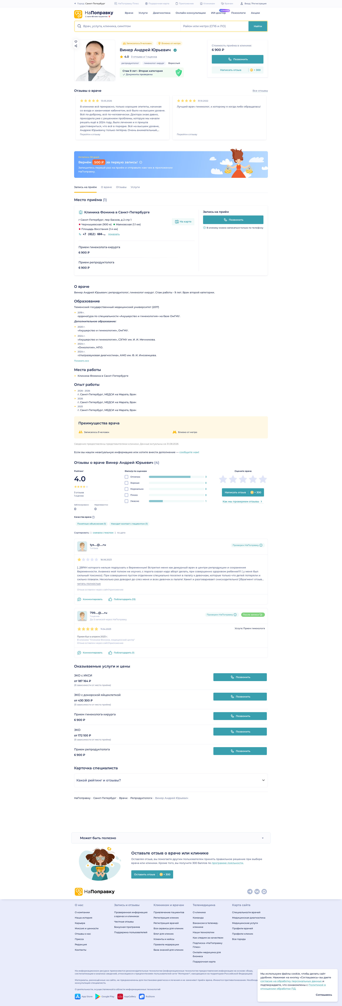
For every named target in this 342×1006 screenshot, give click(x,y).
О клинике (199, 912)
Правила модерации (166, 944)
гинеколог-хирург (154, 63)
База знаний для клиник (168, 949)
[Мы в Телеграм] (250, 892)
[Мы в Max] (264, 892)
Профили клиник (242, 933)
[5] (97, 100)
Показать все (81, 360)
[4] (93, 100)
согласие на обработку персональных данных (291, 981)
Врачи (129, 12)
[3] (89, 100)
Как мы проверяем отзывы (241, 501)
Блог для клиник (164, 933)
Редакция (81, 944)
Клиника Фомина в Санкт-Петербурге (117, 212)
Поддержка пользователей (130, 932)
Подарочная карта (204, 961)
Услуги (143, 12)
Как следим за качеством (208, 937)
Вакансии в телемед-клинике (205, 925)
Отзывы (121, 187)
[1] (82, 100)
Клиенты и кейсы (164, 939)
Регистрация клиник (166, 917)
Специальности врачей (246, 912)
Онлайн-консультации (191, 12)
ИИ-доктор (218, 12)
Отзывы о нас (83, 933)
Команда (198, 917)
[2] (85, 100)
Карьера (80, 923)
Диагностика (161, 12)
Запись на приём (85, 187)
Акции (255, 12)
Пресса (79, 939)
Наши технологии (203, 932)
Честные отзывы (124, 921)
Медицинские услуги (245, 923)
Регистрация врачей (166, 923)
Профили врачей (242, 928)
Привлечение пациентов (169, 912)
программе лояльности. (228, 863)
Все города (239, 939)
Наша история (83, 917)
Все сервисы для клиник (168, 928)
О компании (82, 912)
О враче (106, 187)
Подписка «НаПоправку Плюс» (207, 945)
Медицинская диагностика (248, 917)
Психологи (238, 12)
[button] (128, 26)
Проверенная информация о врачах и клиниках (130, 914)
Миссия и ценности (87, 928)
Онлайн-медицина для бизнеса (207, 954)
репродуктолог (130, 63)
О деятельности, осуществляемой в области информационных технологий (117, 989)
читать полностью (89, 583)
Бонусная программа (127, 926)
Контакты (80, 949)
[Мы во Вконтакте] (257, 892)
